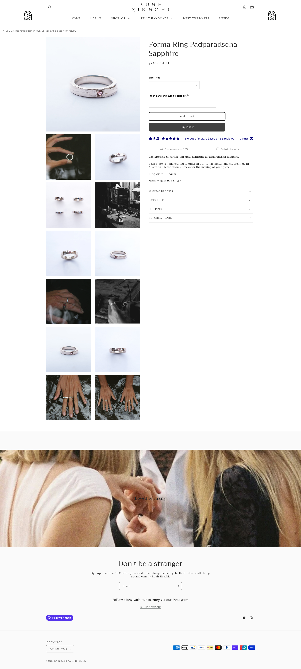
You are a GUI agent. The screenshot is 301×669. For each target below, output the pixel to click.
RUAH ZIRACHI (60, 661)
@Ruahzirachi (150, 607)
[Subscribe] (178, 586)
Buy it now (187, 127)
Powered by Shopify (77, 661)
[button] (50, 7)
